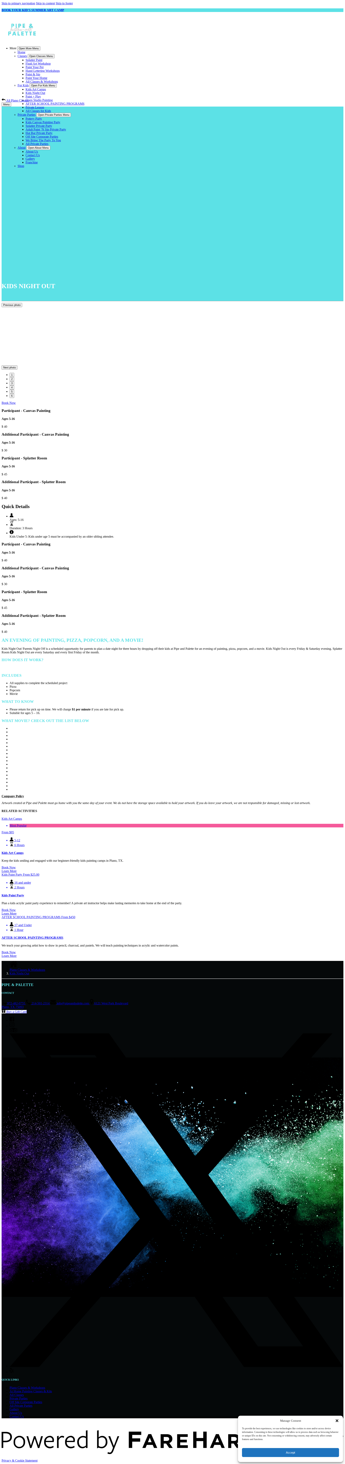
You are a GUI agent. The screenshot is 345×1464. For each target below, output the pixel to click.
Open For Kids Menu (43, 85)
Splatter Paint (34, 60)
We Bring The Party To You (43, 140)
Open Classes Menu (41, 56)
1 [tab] (12, 374)
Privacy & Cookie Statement (20, 1460)
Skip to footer (64, 3)
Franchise (32, 162)
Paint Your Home (36, 78)
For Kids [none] (23, 85)
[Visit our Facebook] (12, 1020)
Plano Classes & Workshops (27, 969)
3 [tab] (12, 383)
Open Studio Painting (39, 100)
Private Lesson (35, 107)
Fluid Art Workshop (38, 63)
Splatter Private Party (39, 126)
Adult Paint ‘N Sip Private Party (46, 129)
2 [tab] (12, 379)
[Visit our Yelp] (12, 1372)
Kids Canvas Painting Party (43, 122)
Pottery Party (34, 118)
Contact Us (33, 155)
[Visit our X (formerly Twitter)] (176, 1366)
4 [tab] (12, 387)
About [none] (22, 147)
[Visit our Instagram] (12, 1026)
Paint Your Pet (35, 67)
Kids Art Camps (36, 89)
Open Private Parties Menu (53, 114)
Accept (290, 1452)
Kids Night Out (35, 93)
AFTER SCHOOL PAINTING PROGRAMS (55, 103)
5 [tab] (12, 391)
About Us (32, 151)
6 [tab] (12, 395)
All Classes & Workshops (42, 81)
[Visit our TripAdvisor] (13, 1031)
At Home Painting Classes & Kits (31, 1391)
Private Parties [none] (27, 114)
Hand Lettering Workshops (43, 70)
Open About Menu (38, 147)
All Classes (17, 1395)
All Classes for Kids (38, 111)
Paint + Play (33, 96)
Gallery (30, 158)
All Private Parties (37, 143)
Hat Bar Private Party (39, 133)
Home (21, 52)
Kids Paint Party (13, 895)
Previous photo (12, 305)
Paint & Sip (33, 74)
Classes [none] (22, 56)
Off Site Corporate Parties (42, 136)
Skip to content (45, 3)
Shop (21, 166)
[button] (337, 1421)
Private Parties (19, 1398)
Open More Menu (29, 48)
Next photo (9, 367)
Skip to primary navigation (18, 3)
